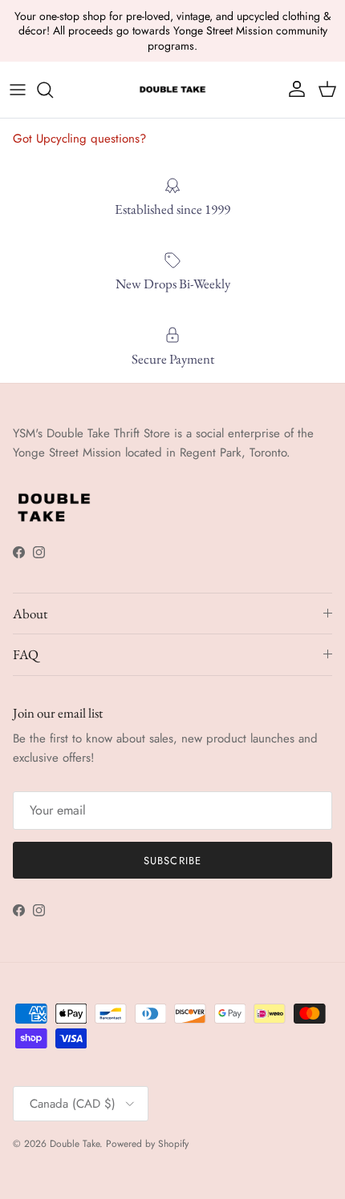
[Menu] (17, 89)
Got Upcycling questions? (79, 138)
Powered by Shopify (147, 1144)
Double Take (74, 1144)
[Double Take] (172, 90)
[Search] (53, 89)
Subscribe (172, 860)
